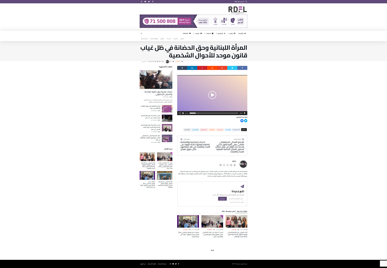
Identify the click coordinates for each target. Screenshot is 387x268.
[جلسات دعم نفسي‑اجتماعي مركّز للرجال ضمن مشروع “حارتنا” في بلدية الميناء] (188, 221)
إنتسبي (175, 38)
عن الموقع (143, 264)
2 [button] (211, 250)
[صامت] (183, 113)
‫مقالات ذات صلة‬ (242, 212)
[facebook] (242, 68)
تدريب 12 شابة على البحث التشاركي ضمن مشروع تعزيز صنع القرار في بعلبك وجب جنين (212, 234)
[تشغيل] (245, 113)
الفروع (162, 38)
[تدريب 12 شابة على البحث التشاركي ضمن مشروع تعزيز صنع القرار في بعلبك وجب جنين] (212, 221)
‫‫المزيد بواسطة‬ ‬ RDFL (229, 212)
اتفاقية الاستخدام (152, 264)
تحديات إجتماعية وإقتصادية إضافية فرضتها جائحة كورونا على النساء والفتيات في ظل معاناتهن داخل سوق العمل (195, 144)
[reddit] (212, 68)
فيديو (143, 61)
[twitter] (232, 68)
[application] (212, 95)
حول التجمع (144, 38)
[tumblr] (182, 68)
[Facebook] (152, 1)
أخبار (228, 226)
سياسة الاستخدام (162, 264)
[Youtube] (145, 1)
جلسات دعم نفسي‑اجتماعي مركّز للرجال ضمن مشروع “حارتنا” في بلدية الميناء (188, 234)
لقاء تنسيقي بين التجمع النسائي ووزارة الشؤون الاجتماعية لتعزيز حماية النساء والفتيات (237, 234)
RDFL (162, 61)
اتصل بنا (169, 38)
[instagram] (141, 1)
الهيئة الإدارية (154, 38)
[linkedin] (192, 68)
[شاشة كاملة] (180, 113)
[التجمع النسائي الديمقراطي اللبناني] (237, 6)
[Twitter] (149, 1)
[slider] (214, 113)
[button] (212, 95)
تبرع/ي (182, 38)
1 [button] (213, 250)
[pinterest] (202, 68)
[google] (222, 68)
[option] (236, 226)
